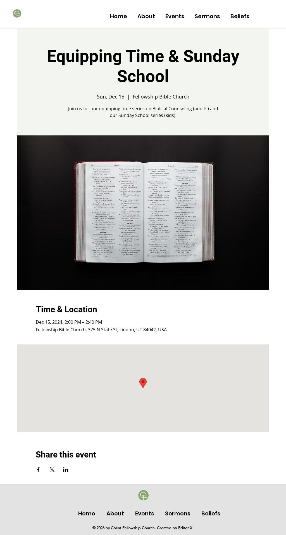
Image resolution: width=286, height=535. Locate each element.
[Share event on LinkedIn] (65, 469)
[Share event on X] (52, 469)
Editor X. (186, 527)
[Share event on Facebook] (38, 469)
